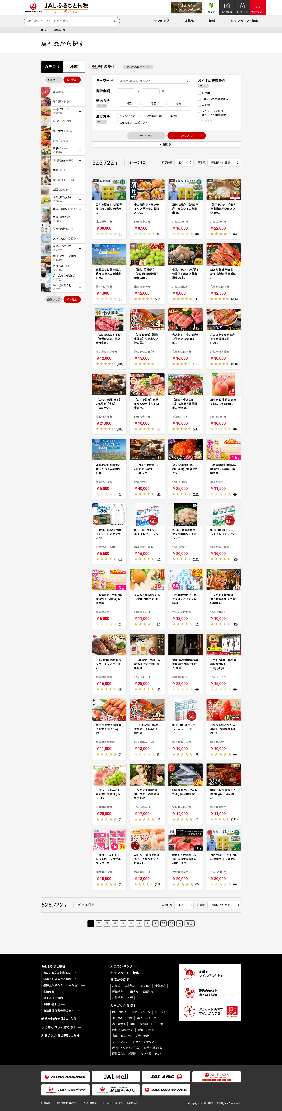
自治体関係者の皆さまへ (58, 1010)
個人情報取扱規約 (65, 1103)
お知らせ (49, 991)
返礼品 (189, 21)
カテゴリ (52, 66)
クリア (102, 106)
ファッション (120, 1041)
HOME (44, 30)
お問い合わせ (51, 1004)
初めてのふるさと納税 (57, 979)
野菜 (130, 1018)
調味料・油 (146, 1023)
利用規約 (45, 1103)
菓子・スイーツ (146, 1018)
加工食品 (117, 1018)
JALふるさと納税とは (57, 972)
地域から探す (120, 979)
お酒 (160, 1023)
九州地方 (117, 997)
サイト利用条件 (88, 1103)
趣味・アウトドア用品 (125, 1047)
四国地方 (148, 991)
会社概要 (131, 1103)
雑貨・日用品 (146, 1029)
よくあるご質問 (53, 998)
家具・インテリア (143, 1041)
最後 (189, 923)
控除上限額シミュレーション (61, 985)
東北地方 (130, 985)
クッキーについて (111, 1103)
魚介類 (123, 1012)
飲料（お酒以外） (123, 1029)
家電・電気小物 (121, 1035)
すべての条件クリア (138, 67)
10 (163, 923)
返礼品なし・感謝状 (124, 1053)
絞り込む (72, 79)
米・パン (160, 1012)
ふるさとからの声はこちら (60, 1036)
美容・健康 (142, 1035)
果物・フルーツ (141, 1012)
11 (171, 923)
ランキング (161, 21)
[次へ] (179, 923)
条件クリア (54, 79)
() (120, 234)
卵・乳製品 (119, 1023)
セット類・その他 (151, 1053)
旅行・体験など (152, 1047)
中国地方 (132, 991)
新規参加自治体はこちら (59, 1019)
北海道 (116, 985)
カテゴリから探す (123, 1006)
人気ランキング (121, 966)
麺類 (132, 1023)
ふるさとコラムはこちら (59, 1027)
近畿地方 (117, 991)
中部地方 (160, 985)
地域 (212, 21)
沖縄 (130, 997)
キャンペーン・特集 (244, 21)
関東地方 (145, 985)
